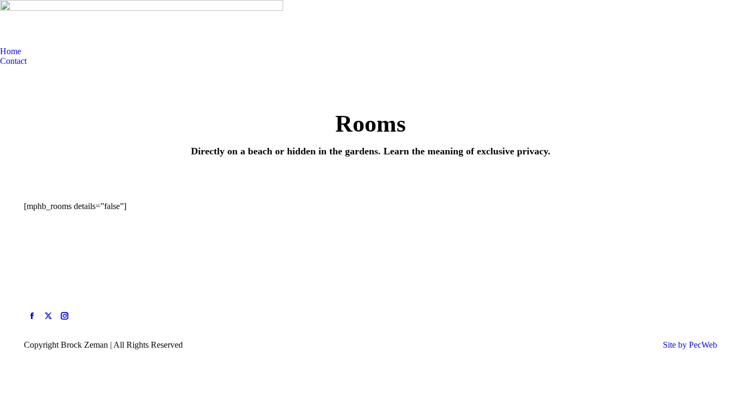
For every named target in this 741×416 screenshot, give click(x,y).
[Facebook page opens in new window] (32, 316)
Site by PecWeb (690, 344)
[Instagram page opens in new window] (65, 316)
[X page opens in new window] (48, 316)
